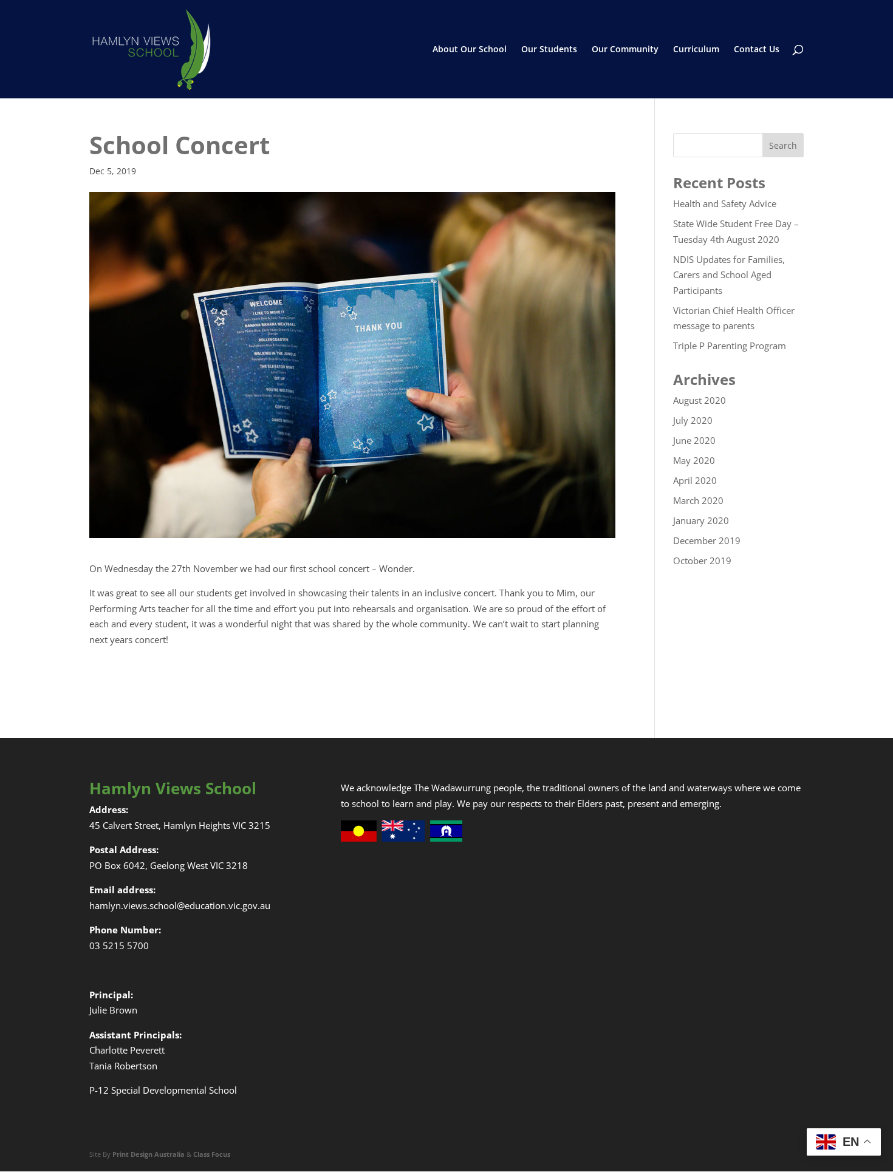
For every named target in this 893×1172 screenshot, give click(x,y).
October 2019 (702, 560)
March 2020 (698, 500)
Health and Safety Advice (724, 203)
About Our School (470, 50)
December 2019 (707, 540)
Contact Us (756, 50)
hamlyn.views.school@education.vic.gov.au (179, 905)
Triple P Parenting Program (729, 345)
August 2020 (699, 400)
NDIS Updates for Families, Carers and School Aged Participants (729, 274)
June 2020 (694, 440)
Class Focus (211, 1154)
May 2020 (694, 460)
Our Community (625, 50)
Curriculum (696, 50)
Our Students (549, 50)
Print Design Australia (148, 1154)
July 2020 (693, 420)
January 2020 (701, 520)
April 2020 (695, 480)
